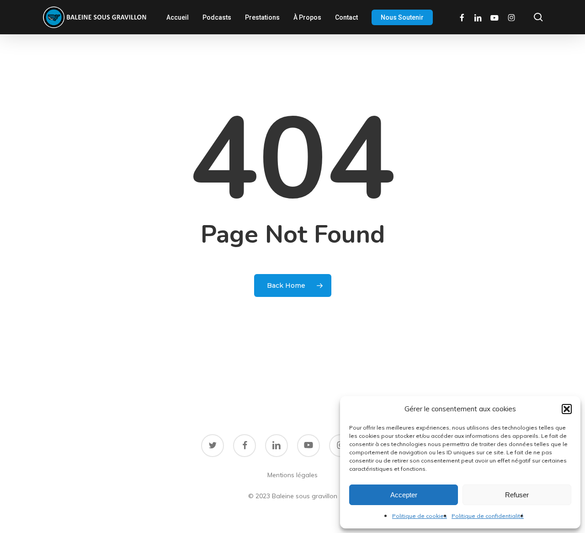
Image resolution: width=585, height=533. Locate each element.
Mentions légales (292, 475)
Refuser (517, 495)
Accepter (403, 495)
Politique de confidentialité (488, 515)
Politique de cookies (419, 515)
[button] (566, 409)
